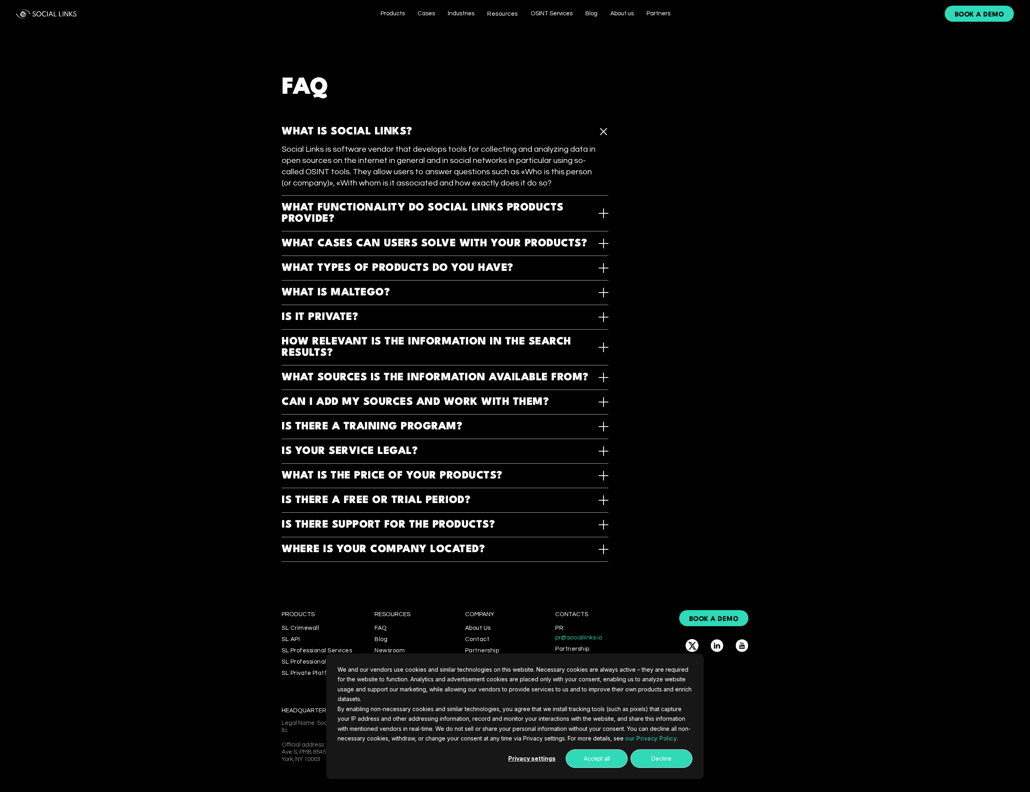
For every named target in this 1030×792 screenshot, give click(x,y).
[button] (392, 13)
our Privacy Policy (651, 738)
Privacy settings (532, 758)
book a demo (979, 14)
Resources (502, 14)
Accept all (597, 758)
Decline (661, 758)
